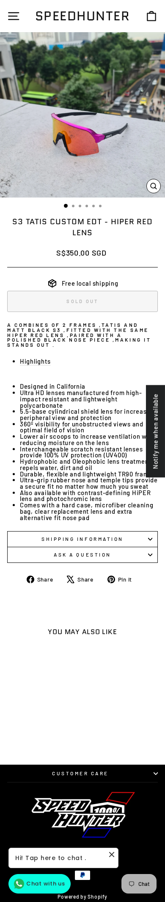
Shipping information (82, 539)
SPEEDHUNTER (82, 16)
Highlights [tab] (35, 361)
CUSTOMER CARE (80, 773)
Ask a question (82, 554)
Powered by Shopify (82, 896)
